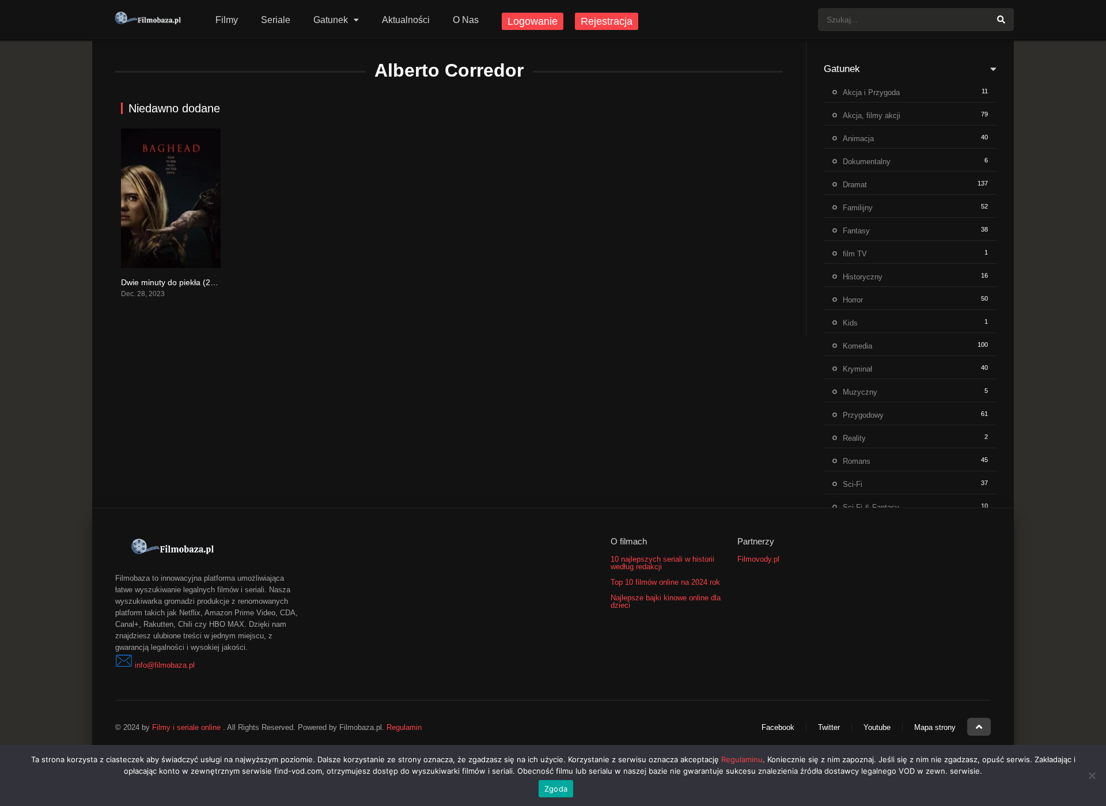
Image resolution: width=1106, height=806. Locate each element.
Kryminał (857, 369)
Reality (854, 438)
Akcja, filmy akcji (871, 115)
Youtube (877, 727)
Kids (850, 323)
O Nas (466, 20)
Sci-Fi (852, 484)
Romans (856, 461)
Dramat (855, 184)
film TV (855, 253)
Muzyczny (860, 392)
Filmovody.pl (758, 559)
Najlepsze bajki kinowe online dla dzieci (666, 601)
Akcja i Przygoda (871, 92)
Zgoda (555, 788)
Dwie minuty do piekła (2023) (174, 282)
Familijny (858, 207)
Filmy (226, 20)
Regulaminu (742, 759)
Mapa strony (935, 727)
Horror (853, 300)
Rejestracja (606, 21)
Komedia (857, 346)
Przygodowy (863, 415)
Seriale (275, 20)
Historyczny (862, 277)
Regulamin (404, 727)
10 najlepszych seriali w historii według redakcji (662, 563)
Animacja (858, 138)
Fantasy (856, 230)
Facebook (778, 727)
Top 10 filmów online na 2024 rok (665, 582)
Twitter (829, 727)
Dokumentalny (867, 161)
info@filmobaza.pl (165, 665)
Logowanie (532, 21)
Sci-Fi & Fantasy (871, 507)
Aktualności (406, 20)
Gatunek (330, 20)
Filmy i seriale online (186, 727)
